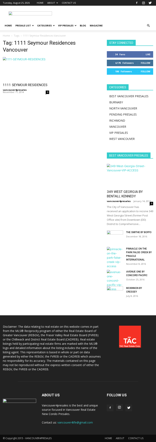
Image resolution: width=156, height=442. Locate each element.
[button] (148, 26)
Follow (145, 62)
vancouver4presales (15, 89)
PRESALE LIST (23, 25)
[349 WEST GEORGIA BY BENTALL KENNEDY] (130, 175)
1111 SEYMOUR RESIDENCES (25, 85)
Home (6, 35)
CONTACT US (69, 2)
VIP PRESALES (66, 25)
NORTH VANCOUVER (123, 108)
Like (148, 54)
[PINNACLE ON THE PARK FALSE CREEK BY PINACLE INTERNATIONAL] (115, 257)
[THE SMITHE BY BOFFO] (115, 236)
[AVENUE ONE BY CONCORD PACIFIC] (115, 280)
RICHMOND (117, 120)
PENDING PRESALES (123, 114)
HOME (40, 2)
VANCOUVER (117, 127)
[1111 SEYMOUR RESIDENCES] (26, 68)
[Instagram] (143, 3)
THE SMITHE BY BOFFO (139, 232)
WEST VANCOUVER (122, 139)
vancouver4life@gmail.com (75, 422)
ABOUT (51, 2)
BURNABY (116, 102)
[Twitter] (150, 3)
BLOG (83, 25)
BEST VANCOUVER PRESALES (128, 96)
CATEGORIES (44, 25)
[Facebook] (137, 3)
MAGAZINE (96, 25)
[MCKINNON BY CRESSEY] (115, 292)
